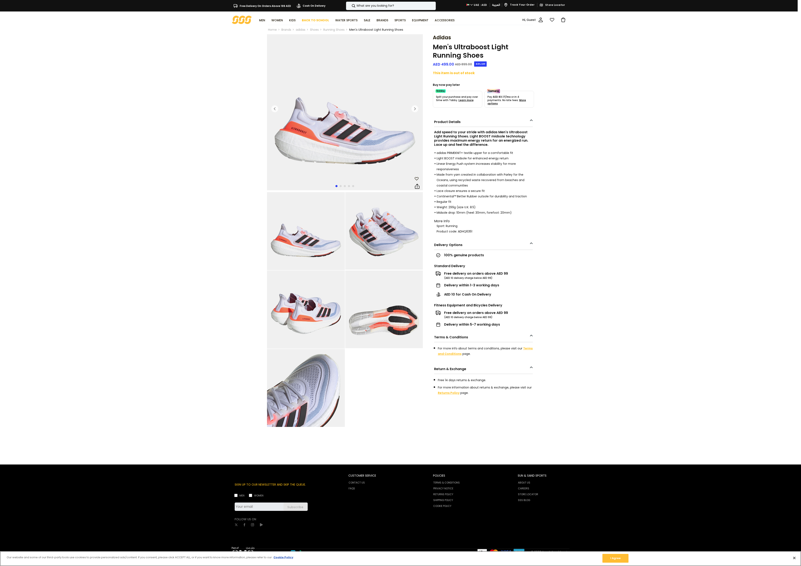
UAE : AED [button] (480, 5)
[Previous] (275, 109)
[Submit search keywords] (350, 6)
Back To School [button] (315, 20)
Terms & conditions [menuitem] (446, 482)
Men (241, 495)
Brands (286, 30)
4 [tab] (349, 186)
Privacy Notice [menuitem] (443, 488)
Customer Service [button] (362, 475)
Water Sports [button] (346, 20)
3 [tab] (345, 186)
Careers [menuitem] (523, 488)
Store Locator (554, 5)
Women (258, 495)
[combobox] (391, 6)
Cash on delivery (313, 6)
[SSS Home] (242, 19)
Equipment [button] (420, 20)
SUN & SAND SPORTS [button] (532, 475)
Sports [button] (400, 20)
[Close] (794, 557)
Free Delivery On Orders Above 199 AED (265, 6)
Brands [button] (382, 20)
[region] (400, 558)
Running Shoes (334, 30)
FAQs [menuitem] (352, 488)
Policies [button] (439, 475)
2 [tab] (341, 186)
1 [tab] (336, 186)
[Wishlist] (552, 20)
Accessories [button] (445, 20)
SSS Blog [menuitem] (524, 500)
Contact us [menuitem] (357, 482)
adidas (300, 30)
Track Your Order (522, 5)
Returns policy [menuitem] (443, 494)
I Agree (615, 558)
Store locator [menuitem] (528, 494)
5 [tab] (353, 186)
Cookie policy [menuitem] (442, 506)
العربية (496, 4)
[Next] (415, 109)
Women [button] (277, 20)
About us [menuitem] (524, 482)
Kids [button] (292, 20)
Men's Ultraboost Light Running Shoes (376, 30)
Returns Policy (449, 393)
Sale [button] (367, 20)
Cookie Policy (283, 557)
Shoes (314, 30)
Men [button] (262, 20)
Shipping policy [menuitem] (443, 500)
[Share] (417, 186)
